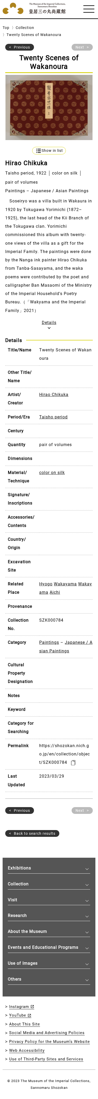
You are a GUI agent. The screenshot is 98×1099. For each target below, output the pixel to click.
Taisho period (53, 417)
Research (17, 915)
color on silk (52, 472)
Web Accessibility (27, 1050)
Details (49, 322)
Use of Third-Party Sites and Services (46, 1059)
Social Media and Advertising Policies (47, 1032)
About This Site (24, 1024)
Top (6, 28)
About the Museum (27, 931)
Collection (25, 28)
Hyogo (46, 583)
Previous (22, 47)
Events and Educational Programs (43, 947)
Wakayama (65, 583)
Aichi (55, 592)
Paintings (49, 642)
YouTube (17, 1015)
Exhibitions (19, 868)
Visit (12, 899)
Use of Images (23, 963)
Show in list (52, 150)
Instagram (19, 1006)
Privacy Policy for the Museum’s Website (49, 1041)
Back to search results (34, 833)
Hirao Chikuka (53, 394)
